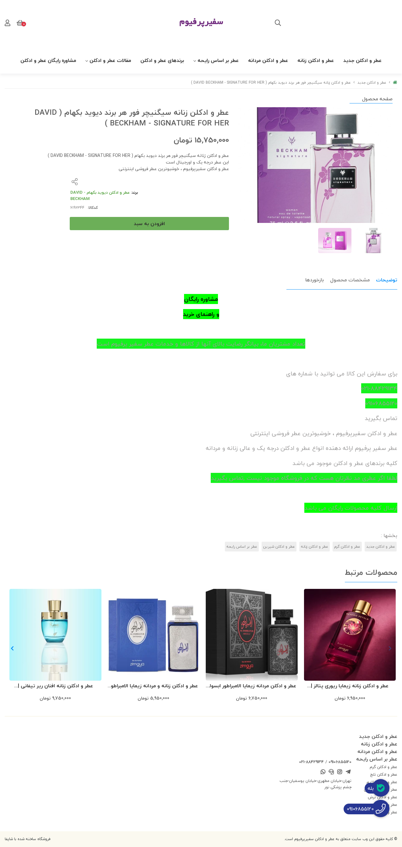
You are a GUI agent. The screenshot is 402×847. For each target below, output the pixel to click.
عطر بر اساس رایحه (218, 60)
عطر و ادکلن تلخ (383, 774)
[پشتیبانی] (331, 772)
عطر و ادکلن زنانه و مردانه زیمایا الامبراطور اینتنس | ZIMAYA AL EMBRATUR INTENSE (153, 686)
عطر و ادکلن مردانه (268, 60)
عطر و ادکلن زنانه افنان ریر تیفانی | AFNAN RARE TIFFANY (55, 686)
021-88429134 (311, 761)
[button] (12, 648)
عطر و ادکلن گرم (347, 546)
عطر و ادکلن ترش (382, 797)
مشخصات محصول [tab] (350, 279)
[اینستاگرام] (339, 772)
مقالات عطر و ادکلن (110, 60)
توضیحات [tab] (386, 279)
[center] (278, 24)
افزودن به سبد (149, 223)
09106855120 (340, 761)
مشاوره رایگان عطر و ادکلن (48, 60)
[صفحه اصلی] (395, 82)
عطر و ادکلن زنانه (315, 60)
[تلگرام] (348, 772)
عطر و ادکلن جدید (362, 60)
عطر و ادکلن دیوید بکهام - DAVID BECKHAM (100, 195)
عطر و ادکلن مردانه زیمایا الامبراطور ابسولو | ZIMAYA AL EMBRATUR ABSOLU (251, 686)
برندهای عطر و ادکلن (162, 60)
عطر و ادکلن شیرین (279, 546)
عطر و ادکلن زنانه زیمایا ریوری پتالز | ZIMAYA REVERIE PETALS (349, 686)
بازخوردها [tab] (314, 279)
